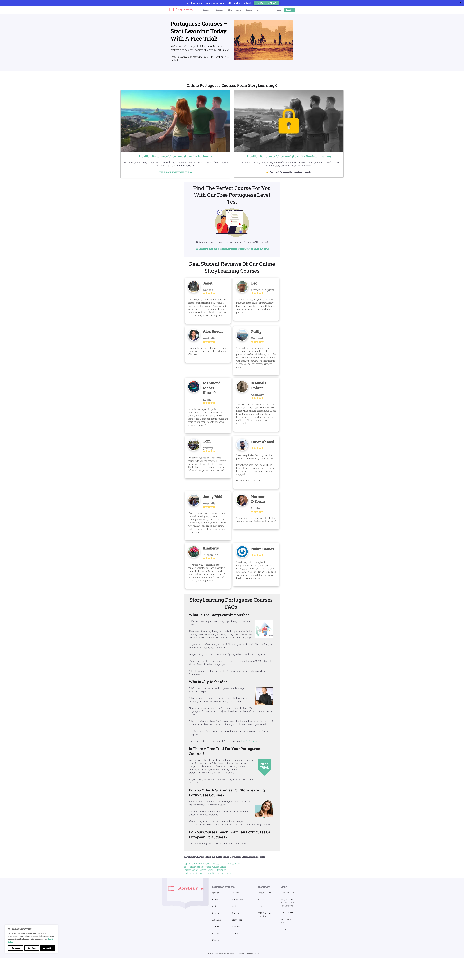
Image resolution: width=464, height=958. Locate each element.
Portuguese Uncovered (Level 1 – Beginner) (205, 869)
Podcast (261, 899)
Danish (235, 913)
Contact (284, 929)
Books (260, 906)
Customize (16, 948)
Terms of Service (242, 953)
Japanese (216, 919)
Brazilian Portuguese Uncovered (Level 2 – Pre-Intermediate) (289, 156)
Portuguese (237, 899)
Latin (234, 906)
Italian (215, 906)
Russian (216, 933)
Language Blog (264, 892)
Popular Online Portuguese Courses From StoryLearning (212, 863)
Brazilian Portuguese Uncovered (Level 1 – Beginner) (175, 156)
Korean (215, 940)
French (215, 899)
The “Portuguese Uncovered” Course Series (205, 866)
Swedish (236, 926)
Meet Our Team (287, 892)
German (215, 913)
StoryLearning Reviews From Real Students (287, 902)
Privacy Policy (254, 953)
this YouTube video (250, 741)
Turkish (235, 892)
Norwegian (237, 919)
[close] (461, 3)
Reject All (31, 948)
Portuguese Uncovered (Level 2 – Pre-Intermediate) (209, 873)
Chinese (215, 926)
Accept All (47, 948)
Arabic (235, 933)
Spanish (215, 892)
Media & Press (287, 912)
